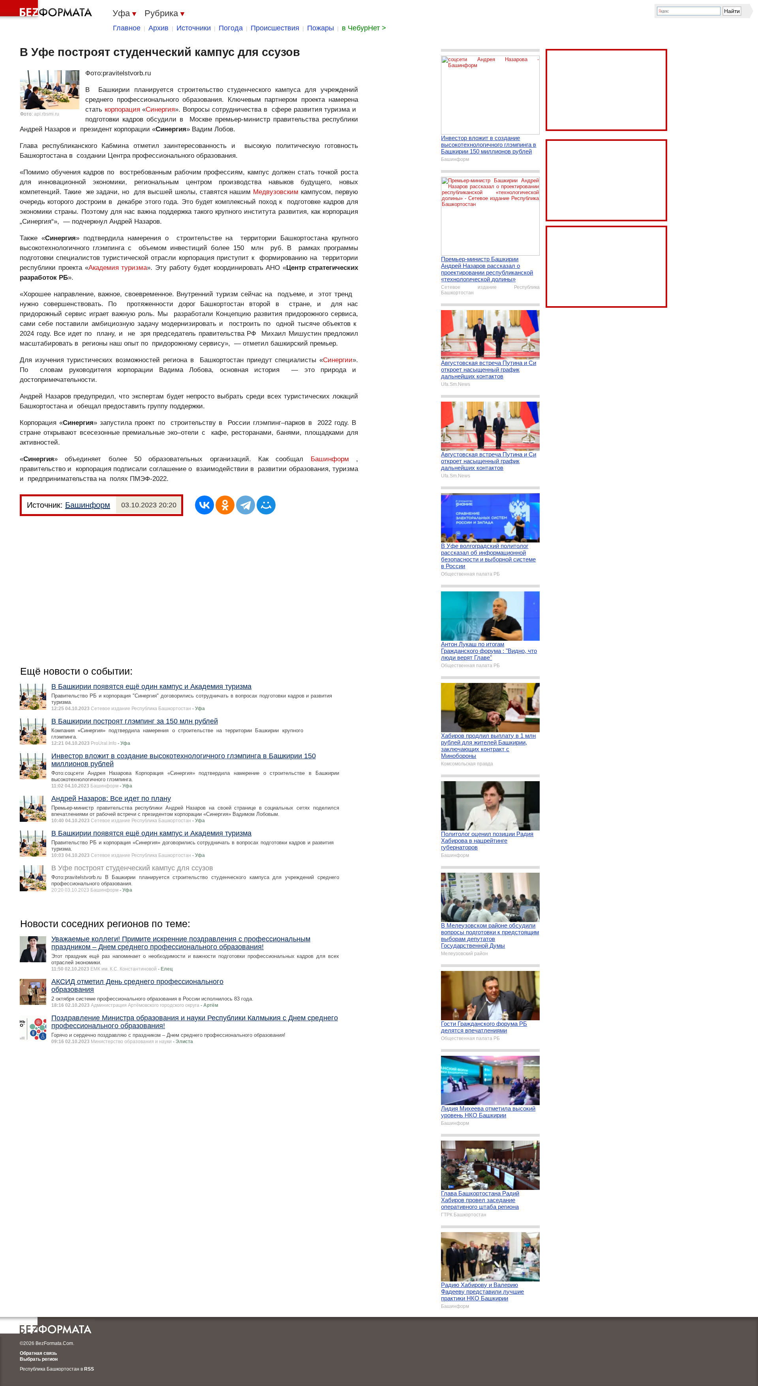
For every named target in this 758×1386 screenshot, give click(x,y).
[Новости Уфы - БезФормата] (47, 10)
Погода (231, 28)
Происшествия (275, 28)
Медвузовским (275, 192)
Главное (127, 28)
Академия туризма (117, 267)
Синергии (338, 360)
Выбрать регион (39, 1359)
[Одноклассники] (225, 505)
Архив (158, 28)
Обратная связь (38, 1353)
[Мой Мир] (266, 505)
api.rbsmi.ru (46, 114)
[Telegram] (245, 505)
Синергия (160, 109)
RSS (89, 1369)
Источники (193, 28)
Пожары (320, 28)
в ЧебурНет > (364, 28)
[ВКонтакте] (204, 505)
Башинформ (330, 459)
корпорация (122, 109)
